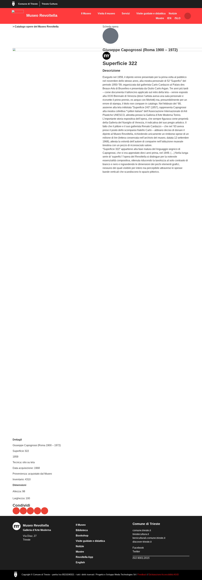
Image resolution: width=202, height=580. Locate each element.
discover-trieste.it (142, 541)
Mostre (160, 18)
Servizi (126, 13)
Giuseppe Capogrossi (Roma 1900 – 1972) (140, 50)
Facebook (138, 547)
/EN (169, 18)
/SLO (177, 18)
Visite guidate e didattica (151, 13)
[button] (187, 16)
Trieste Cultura (49, 4)
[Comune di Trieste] (13, 3)
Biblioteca (82, 530)
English (80, 562)
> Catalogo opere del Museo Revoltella (36, 26)
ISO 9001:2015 (141, 558)
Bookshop (82, 535)
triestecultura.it (141, 534)
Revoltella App (84, 557)
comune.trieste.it (142, 530)
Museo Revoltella (41, 15)
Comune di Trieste (28, 4)
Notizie (173, 13)
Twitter (136, 551)
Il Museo (86, 13)
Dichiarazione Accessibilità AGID (164, 574)
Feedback (142, 574)
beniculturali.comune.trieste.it (149, 538)
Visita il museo (106, 13)
